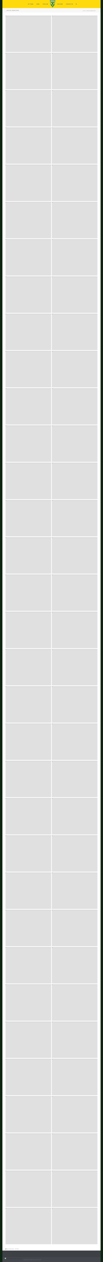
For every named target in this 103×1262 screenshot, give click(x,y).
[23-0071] (74, 1002)
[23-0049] (28, 704)
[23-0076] (28, 1114)
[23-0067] (74, 928)
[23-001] (28, 1188)
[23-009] (74, 71)
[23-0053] (74, 704)
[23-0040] (74, 518)
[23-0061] (28, 853)
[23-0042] (74, 555)
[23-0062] (74, 853)
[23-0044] (74, 592)
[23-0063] (28, 890)
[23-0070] (28, 1002)
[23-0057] (28, 779)
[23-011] (74, 108)
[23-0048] (74, 667)
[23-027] (28, 406)
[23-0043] (28, 592)
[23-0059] (28, 816)
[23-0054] (28, 741)
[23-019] (74, 257)
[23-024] (28, 369)
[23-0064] (74, 890)
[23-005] (74, 1226)
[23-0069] (74, 965)
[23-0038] (28, 518)
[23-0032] (28, 443)
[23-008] (28, 71)
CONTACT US (69, 4)
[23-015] (74, 182)
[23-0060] (74, 816)
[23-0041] (28, 555)
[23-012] (28, 145)
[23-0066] (28, 928)
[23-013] (74, 145)
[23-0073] (74, 1039)
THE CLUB (45, 4)
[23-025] (74, 369)
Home (84, 10)
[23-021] (74, 294)
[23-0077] (74, 1114)
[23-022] (28, 332)
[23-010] (28, 108)
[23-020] (28, 294)
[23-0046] (74, 630)
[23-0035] (74, 443)
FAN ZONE (60, 4)
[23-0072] (28, 1039)
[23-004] (28, 1226)
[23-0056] (74, 741)
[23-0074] (28, 1077)
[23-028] (74, 406)
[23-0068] (28, 965)
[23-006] (28, 33)
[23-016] (28, 220)
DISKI (37, 4)
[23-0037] (74, 481)
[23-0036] (28, 481)
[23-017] (74, 220)
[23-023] (74, 332)
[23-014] (28, 182)
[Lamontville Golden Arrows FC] (53, 4)
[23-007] (74, 33)
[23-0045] (28, 630)
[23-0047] (28, 667)
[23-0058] (74, 779)
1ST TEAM (30, 4)
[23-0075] (74, 1077)
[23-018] (28, 257)
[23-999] (28, 1151)
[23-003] (74, 1188)
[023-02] (74, 1151)
